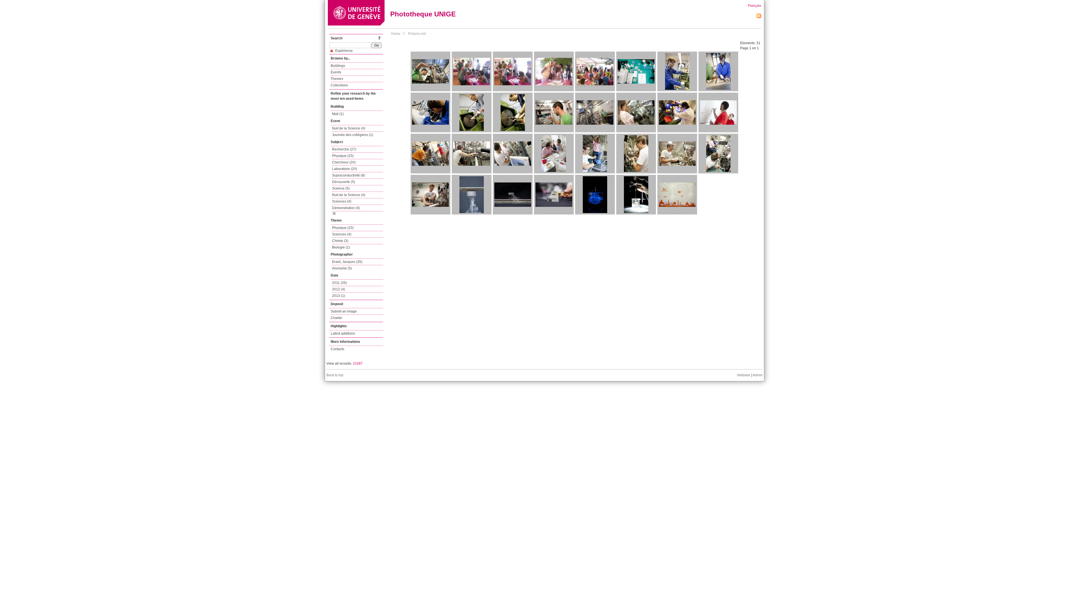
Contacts (337, 349)
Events (336, 72)
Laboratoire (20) (344, 169)
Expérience (343, 51)
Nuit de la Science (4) (348, 128)
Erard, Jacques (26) (347, 262)
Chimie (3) (340, 241)
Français (754, 6)
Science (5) (341, 188)
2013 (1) (338, 296)
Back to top (334, 375)
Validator (743, 375)
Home (395, 34)
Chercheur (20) (344, 162)
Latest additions (343, 333)
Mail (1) (338, 114)
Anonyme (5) (342, 268)
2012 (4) (338, 289)
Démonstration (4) (346, 208)
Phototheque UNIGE (423, 14)
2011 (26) (339, 283)
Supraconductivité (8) (348, 175)
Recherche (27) (344, 149)
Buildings (338, 66)
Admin (758, 375)
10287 (358, 364)
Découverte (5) (343, 182)
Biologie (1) (341, 247)
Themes (337, 79)
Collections (339, 85)
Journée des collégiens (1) (352, 135)
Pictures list (417, 34)
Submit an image (344, 311)
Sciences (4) (341, 201)
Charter (336, 318)
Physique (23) (343, 156)
